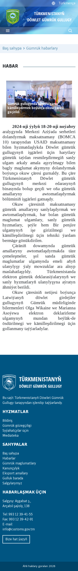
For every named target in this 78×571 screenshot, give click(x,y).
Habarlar (8, 458)
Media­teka (10, 435)
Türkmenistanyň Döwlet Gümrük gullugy (49, 17)
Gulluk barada (12, 478)
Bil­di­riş (7, 420)
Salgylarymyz (12, 483)
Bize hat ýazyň (16, 539)
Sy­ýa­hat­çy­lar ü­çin (15, 430)
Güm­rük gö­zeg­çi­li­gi (16, 425)
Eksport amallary (15, 473)
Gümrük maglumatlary (19, 463)
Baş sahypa (12, 48)
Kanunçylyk (11, 468)
